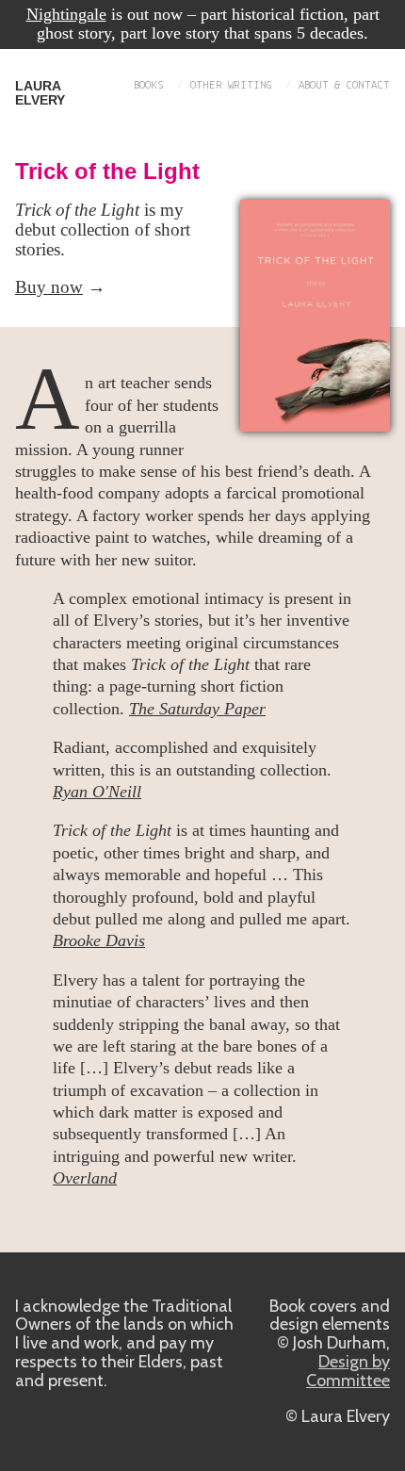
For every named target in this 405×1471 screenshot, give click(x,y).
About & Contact (344, 85)
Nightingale (66, 14)
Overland (85, 1178)
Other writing (231, 85)
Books (149, 85)
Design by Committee (348, 1371)
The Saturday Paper (197, 708)
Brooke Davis (99, 940)
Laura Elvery (40, 93)
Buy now (49, 287)
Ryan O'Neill (97, 791)
